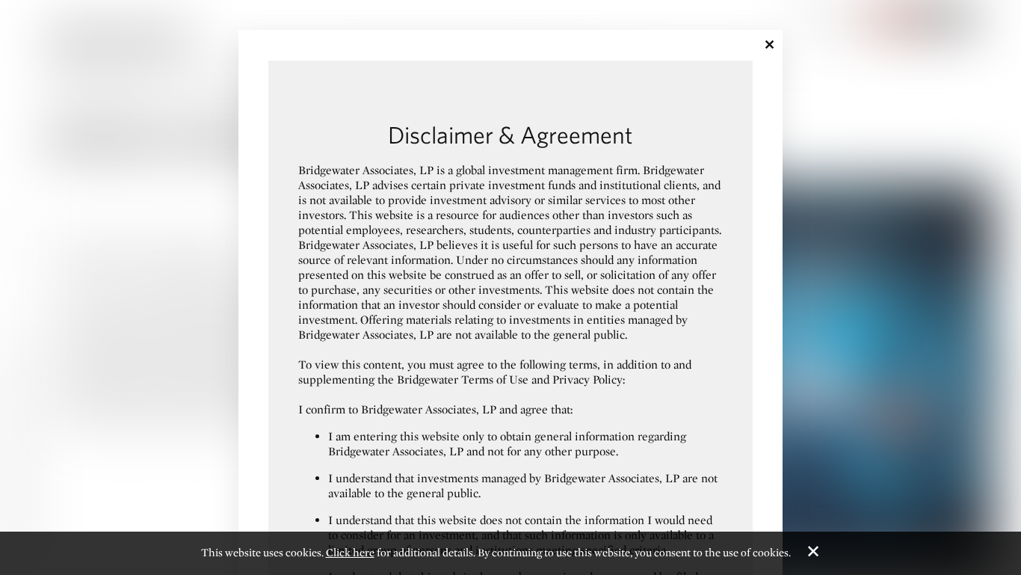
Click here (350, 552)
